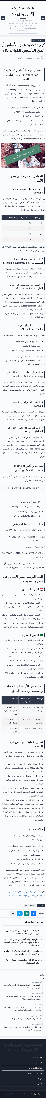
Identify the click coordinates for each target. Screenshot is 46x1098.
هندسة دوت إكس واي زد (23, 10)
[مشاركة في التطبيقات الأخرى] (13, 913)
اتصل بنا (39, 1084)
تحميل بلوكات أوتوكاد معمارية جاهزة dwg (26, 1019)
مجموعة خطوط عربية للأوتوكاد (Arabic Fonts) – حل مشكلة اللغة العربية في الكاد (22, 997)
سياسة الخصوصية (35, 1073)
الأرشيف (39, 1063)
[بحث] (3, 18)
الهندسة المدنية (38, 40)
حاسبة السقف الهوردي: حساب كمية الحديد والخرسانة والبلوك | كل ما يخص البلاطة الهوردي (22, 1009)
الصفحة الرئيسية (35, 1057)
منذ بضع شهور (35, 993)
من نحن (39, 1079)
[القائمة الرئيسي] (43, 18)
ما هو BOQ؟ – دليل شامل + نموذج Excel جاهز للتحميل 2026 (22, 961)
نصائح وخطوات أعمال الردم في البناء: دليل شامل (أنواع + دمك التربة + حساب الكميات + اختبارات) (21, 942)
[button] (33, 913)
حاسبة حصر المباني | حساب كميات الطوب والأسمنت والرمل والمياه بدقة (21, 952)
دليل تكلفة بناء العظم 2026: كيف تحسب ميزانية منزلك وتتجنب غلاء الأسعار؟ (22, 1028)
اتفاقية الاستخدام (35, 1068)
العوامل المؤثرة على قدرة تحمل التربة (22, 892)
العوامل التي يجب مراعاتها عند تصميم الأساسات (26, 895)
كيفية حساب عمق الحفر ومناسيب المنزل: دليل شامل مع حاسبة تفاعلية (22, 932)
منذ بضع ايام (35, 982)
